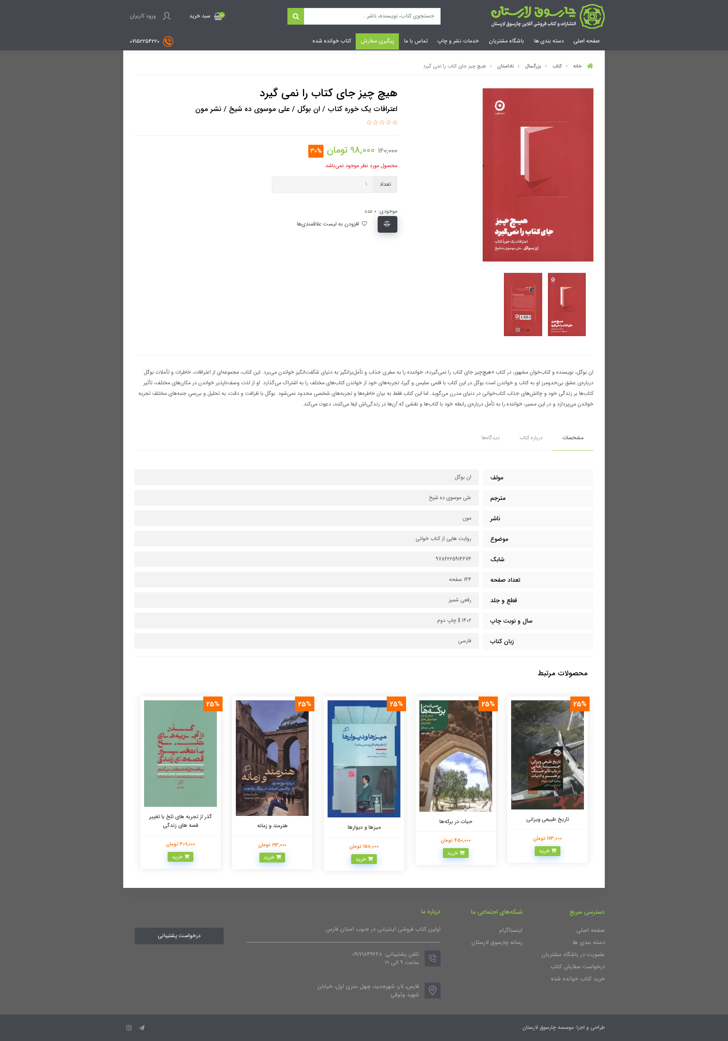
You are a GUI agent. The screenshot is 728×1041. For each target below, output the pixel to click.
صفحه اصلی (586, 41)
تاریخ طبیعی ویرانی (547, 819)
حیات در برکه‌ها (455, 821)
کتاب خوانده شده (331, 41)
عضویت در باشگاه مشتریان (573, 954)
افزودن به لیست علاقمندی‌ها (329, 224)
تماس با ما (416, 41)
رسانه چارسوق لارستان (496, 942)
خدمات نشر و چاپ (458, 41)
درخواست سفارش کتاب (578, 966)
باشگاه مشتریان (506, 41)
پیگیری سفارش (377, 41)
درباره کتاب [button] (531, 438)
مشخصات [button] (573, 438)
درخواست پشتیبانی (179, 935)
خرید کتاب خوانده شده (578, 978)
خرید (545, 851)
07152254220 (145, 41)
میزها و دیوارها (364, 827)
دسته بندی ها (549, 41)
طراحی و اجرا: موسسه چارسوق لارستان (563, 1027)
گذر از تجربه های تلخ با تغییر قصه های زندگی (180, 820)
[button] (206, 16)
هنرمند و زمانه (272, 826)
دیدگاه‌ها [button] (491, 438)
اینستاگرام (510, 930)
